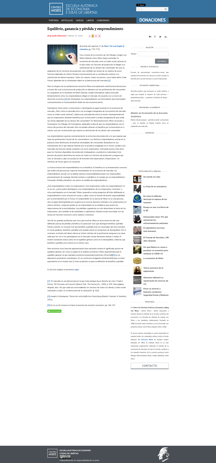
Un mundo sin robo (151, 177)
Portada (53, 20)
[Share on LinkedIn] (166, 36)
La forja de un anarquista (154, 186)
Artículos (67, 20)
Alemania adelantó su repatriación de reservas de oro (155, 280)
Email (134, 54)
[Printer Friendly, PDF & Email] (54, 311)
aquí (77, 269)
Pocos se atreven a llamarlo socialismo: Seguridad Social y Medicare (155, 291)
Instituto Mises (147, 340)
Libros (90, 20)
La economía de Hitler (153, 258)
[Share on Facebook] (155, 36)
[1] (109, 80)
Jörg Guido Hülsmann (56, 35)
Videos (80, 20)
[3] (114, 255)
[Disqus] (87, 344)
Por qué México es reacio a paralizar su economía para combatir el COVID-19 (155, 250)
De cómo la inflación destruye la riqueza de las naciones (155, 199)
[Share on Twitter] (160, 36)
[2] (66, 99)
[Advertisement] (150, 152)
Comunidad (103, 20)
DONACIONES (152, 20)
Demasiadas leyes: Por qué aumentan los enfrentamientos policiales (155, 220)
